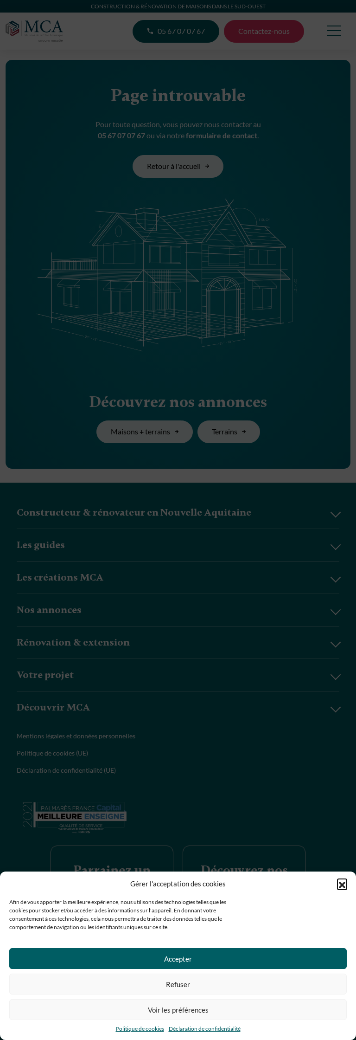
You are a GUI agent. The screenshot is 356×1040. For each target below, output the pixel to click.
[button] (342, 883)
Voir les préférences (178, 1010)
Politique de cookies (140, 1028)
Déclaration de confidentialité (205, 1028)
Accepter (178, 959)
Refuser (178, 984)
